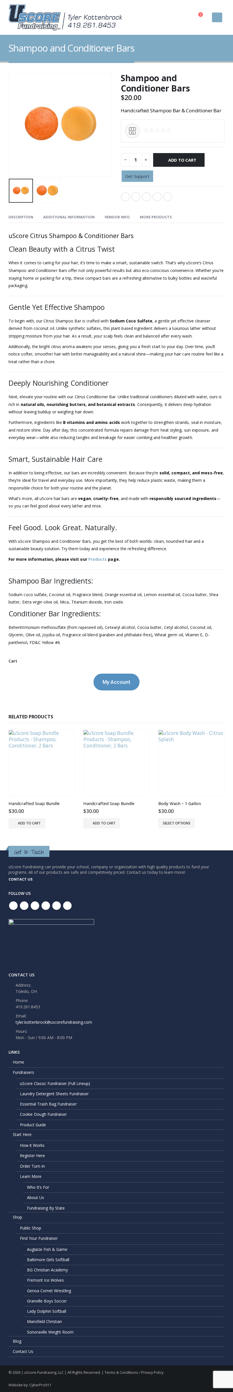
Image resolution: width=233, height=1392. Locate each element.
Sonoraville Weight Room (50, 1332)
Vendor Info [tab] (117, 217)
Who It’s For (38, 1187)
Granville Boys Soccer (47, 1301)
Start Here (22, 1134)
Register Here (32, 1155)
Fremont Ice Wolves (45, 1280)
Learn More (30, 1176)
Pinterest (35, 905)
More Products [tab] (156, 217)
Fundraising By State (46, 1208)
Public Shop (30, 1228)
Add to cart (182, 160)
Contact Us (23, 1351)
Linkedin (67, 905)
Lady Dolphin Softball (46, 1311)
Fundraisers (23, 1072)
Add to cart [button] (29, 823)
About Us (35, 1197)
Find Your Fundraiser (39, 1238)
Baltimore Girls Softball (48, 1259)
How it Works (32, 1145)
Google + (157, 196)
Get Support (137, 176)
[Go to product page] (41, 763)
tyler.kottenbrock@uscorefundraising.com (54, 1022)
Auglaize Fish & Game (47, 1249)
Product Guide (33, 1124)
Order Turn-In (32, 1166)
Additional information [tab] (69, 217)
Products (97, 559)
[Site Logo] (65, 17)
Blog (17, 1341)
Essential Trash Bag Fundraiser (48, 1104)
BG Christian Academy (47, 1270)
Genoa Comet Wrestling (49, 1290)
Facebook (125, 196)
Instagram (56, 905)
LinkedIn (146, 196)
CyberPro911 (40, 1385)
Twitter (135, 196)
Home (18, 1062)
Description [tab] (21, 217)
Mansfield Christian (44, 1321)
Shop (17, 1217)
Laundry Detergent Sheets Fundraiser (54, 1093)
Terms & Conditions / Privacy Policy (134, 1372)
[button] (217, 17)
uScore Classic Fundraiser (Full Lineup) (55, 1083)
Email (167, 196)
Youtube (45, 905)
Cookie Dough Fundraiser (43, 1114)
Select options (176, 823)
